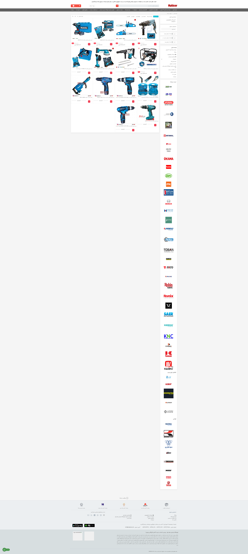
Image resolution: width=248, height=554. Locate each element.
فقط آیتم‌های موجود (167, 33)
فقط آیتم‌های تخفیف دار (167, 38)
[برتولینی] (168, 192)
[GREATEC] (168, 150)
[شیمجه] (168, 325)
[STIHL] (168, 184)
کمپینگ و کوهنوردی (153, 10)
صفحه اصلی (175, 10)
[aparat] (104, 515)
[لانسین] (168, 402)
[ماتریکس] (168, 424)
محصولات (135, 10)
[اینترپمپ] (168, 125)
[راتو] (168, 267)
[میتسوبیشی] (168, 453)
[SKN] (168, 175)
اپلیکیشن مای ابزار (142, 10)
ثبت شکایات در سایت (93, 10)
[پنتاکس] (168, 239)
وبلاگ (175, 52)
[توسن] (168, 250)
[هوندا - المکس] (168, 477)
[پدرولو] (168, 229)
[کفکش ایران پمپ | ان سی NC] (168, 377)
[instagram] (101, 515)
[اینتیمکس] (168, 135)
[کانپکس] (168, 345)
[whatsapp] (98, 515)
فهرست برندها (169, 13)
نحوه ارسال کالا (127, 10)
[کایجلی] (168, 365)
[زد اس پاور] (168, 305)
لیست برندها (173, 82)
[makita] (168, 167)
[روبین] (168, 285)
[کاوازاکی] (168, 354)
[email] (88, 515)
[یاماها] (168, 484)
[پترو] (168, 220)
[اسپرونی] (168, 103)
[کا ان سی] (168, 336)
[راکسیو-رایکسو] (168, 276)
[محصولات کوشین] (168, 433)
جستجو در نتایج (173, 26)
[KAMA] (168, 158)
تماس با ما (78, 10)
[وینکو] (168, 470)
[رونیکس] (168, 296)
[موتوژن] (168, 444)
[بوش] (168, 202)
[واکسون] (168, 461)
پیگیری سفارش (84, 10)
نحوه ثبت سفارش (120, 10)
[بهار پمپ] (168, 211)
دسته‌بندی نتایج (173, 17)
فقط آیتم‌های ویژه (168, 42)
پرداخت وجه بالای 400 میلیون (165, 10)
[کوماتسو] (168, 393)
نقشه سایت (129, 518)
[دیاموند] (168, 259)
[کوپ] (168, 384)
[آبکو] (168, 94)
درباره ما (72, 10)
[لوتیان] (168, 411)
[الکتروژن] (168, 114)
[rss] (91, 515)
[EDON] (168, 144)
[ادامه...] (133, 73)
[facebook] (94, 515)
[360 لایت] (168, 87)
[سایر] (168, 314)
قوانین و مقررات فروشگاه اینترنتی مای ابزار (107, 10)
